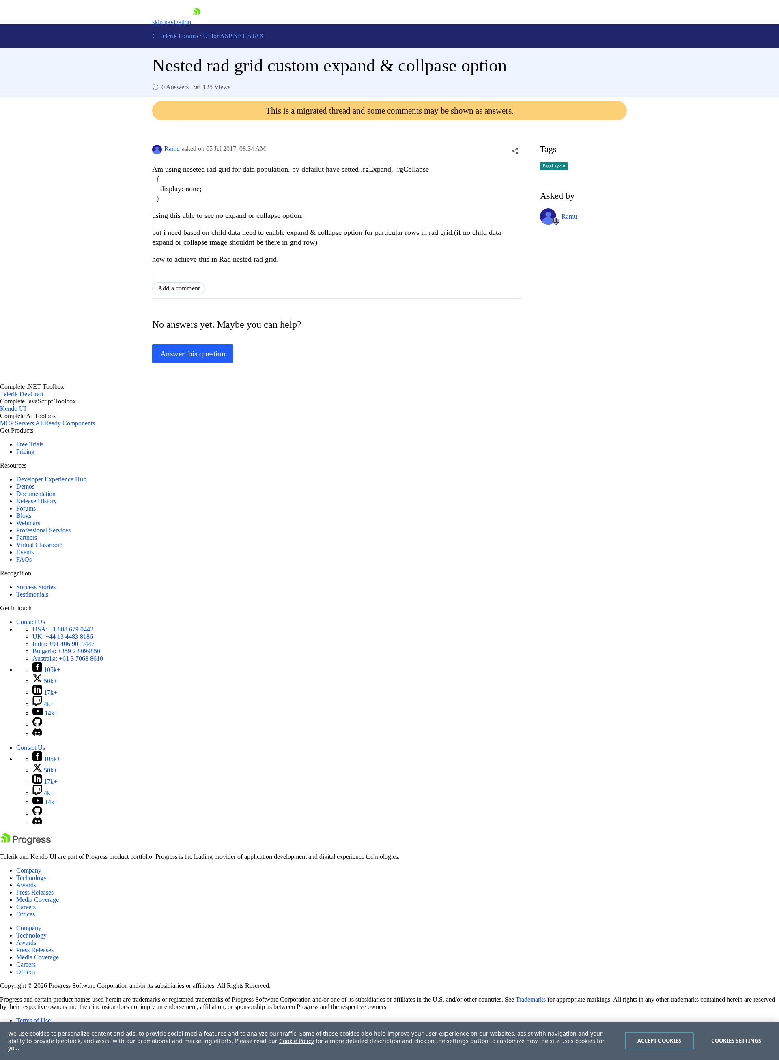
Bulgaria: (66, 651)
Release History (36, 501)
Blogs (23, 515)
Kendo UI (13, 408)
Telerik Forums (177, 35)
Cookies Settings (736, 1040)
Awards (26, 885)
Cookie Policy (296, 1041)
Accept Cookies (659, 1040)
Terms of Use (33, 1020)
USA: (62, 629)
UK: (62, 636)
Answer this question (193, 354)
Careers (26, 906)
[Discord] (37, 733)
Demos (25, 486)
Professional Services (43, 530)
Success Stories (36, 587)
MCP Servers (17, 423)
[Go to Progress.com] (26, 842)
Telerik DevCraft (21, 394)
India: (63, 643)
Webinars (28, 522)
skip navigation (171, 22)
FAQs (24, 559)
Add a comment (179, 288)
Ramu (172, 148)
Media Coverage (37, 899)
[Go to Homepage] (196, 22)
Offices (25, 914)
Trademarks (531, 999)
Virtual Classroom (39, 544)
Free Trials (29, 444)
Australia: (67, 658)
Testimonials (32, 594)
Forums (26, 508)
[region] (389, 1041)
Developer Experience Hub (51, 479)
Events (25, 552)
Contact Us (30, 621)
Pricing (25, 451)
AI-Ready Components (65, 423)
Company (28, 870)
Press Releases (35, 892)
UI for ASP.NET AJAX (233, 35)
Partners (26, 537)
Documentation (36, 493)
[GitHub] (37, 724)
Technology (31, 877)
